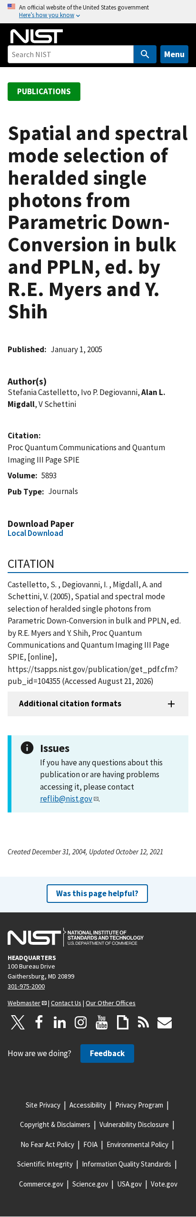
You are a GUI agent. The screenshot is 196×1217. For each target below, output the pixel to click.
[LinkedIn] (59, 1022)
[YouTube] (101, 1022)
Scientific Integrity (45, 1163)
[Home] (36, 36)
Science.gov (90, 1183)
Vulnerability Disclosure (134, 1124)
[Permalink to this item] (51, 381)
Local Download (35, 533)
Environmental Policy (137, 1144)
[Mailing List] (164, 1022)
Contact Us (66, 1003)
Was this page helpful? (97, 893)
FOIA (90, 1144)
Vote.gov (164, 1183)
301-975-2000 (26, 986)
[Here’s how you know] (98, 11)
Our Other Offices (111, 1003)
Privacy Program (139, 1104)
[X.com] (18, 1022)
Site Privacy (43, 1104)
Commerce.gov (41, 1183)
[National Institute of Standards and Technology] (76, 937)
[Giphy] (122, 1022)
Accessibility (87, 1104)
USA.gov (129, 1183)
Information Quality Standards (126, 1163)
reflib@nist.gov (66, 798)
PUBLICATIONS (44, 91)
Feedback (107, 1053)
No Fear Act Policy (47, 1144)
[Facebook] (39, 1022)
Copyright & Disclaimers (55, 1124)
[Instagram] (80, 1022)
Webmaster (24, 1003)
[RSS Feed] (143, 1022)
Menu (174, 54)
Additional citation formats (70, 703)
